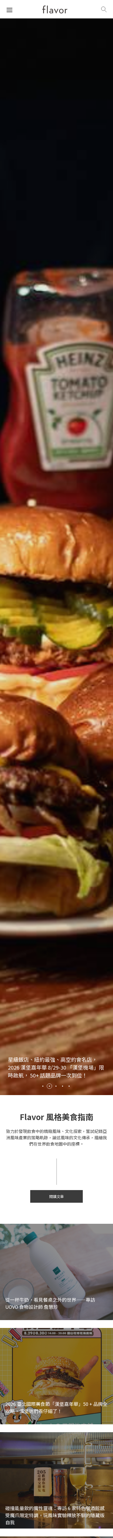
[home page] (55, 9)
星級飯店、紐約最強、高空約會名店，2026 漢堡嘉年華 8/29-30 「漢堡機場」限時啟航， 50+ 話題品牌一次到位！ (56, 1067)
